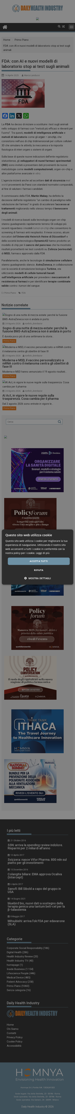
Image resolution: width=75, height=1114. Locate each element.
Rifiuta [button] (38, 570)
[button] (37, 578)
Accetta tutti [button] (39, 561)
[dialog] (37, 556)
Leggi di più (43, 553)
